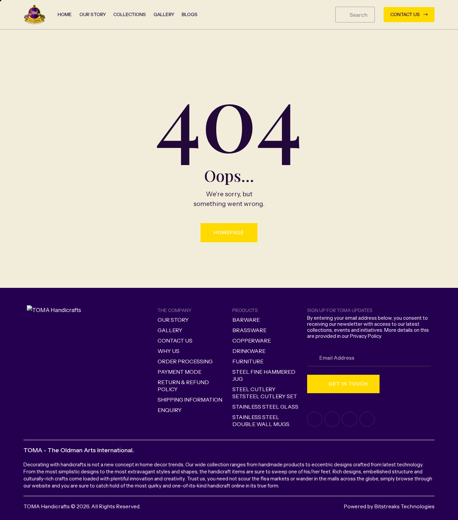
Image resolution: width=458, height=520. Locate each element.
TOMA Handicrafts (46, 506)
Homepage (229, 232)
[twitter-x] (332, 419)
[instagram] (367, 419)
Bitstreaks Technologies (404, 506)
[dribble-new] (349, 419)
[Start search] (343, 14)
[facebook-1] (314, 419)
